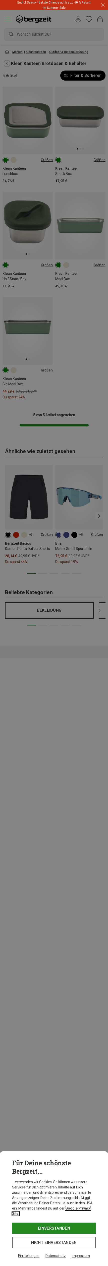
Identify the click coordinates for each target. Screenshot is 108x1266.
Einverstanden (54, 1228)
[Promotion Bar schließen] (103, 5)
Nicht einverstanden (54, 1242)
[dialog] (54, 1208)
